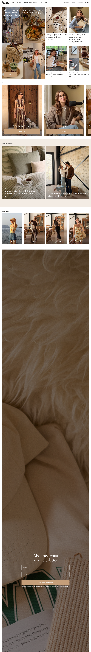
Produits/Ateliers (27, 2)
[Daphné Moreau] (5, 2)
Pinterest (87, 2)
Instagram (85, 2)
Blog (13, 2)
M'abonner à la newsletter (46, 583)
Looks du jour (43, 2)
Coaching (18, 2)
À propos (66, 3)
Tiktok (88, 2)
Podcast (35, 2)
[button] (87, 83)
